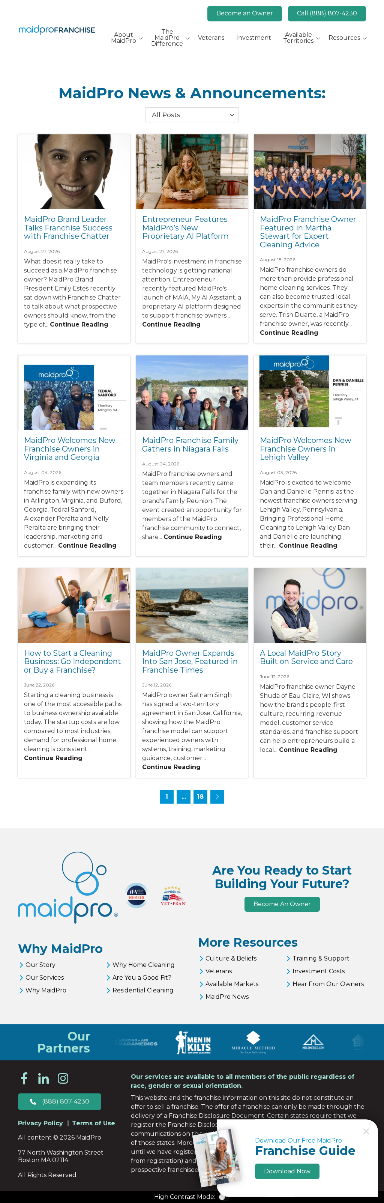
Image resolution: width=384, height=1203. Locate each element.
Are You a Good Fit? (141, 977)
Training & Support (321, 958)
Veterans (219, 971)
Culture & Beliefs (231, 958)
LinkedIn (44, 1078)
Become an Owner (244, 13)
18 (200, 796)
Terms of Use (93, 1123)
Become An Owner (282, 904)
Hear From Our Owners (328, 984)
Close (366, 1131)
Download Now (287, 1171)
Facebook (24, 1078)
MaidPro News (227, 996)
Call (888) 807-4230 (327, 13)
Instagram (63, 1078)
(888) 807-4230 (65, 1101)
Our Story (41, 964)
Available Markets (232, 984)
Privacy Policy (40, 1123)
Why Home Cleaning (143, 964)
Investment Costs (318, 971)
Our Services (45, 977)
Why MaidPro (46, 990)
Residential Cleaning (143, 990)
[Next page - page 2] (217, 797)
